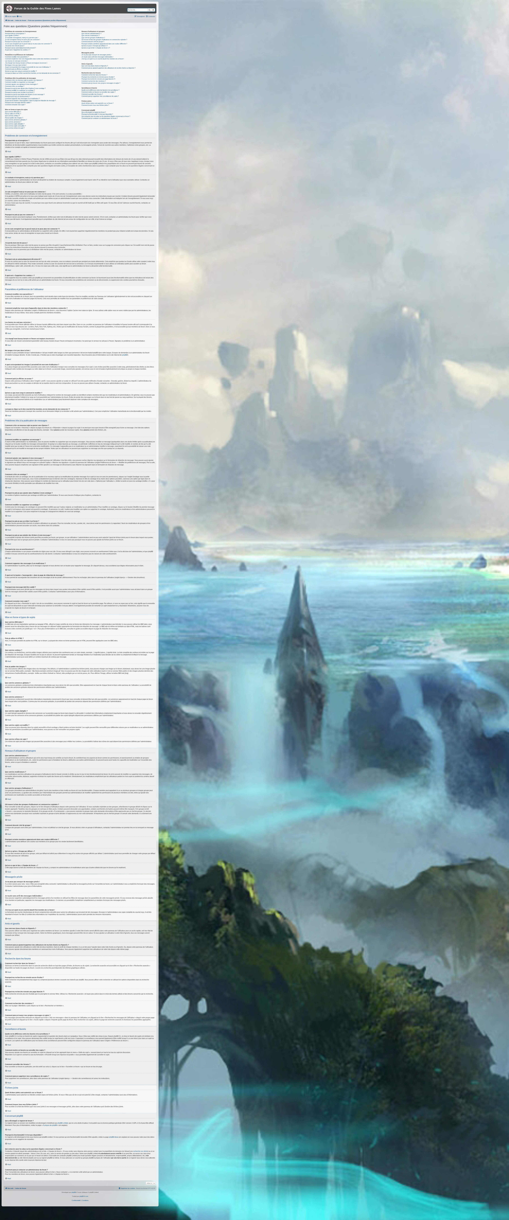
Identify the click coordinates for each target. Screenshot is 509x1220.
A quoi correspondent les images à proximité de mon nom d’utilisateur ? (28, 67)
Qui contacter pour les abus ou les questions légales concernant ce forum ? (106, 116)
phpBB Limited (63, 1123)
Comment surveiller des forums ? (92, 94)
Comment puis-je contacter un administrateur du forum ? (100, 118)
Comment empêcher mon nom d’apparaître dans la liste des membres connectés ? (31, 59)
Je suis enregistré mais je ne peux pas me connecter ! (22, 39)
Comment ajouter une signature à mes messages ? (21, 84)
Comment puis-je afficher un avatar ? (17, 69)
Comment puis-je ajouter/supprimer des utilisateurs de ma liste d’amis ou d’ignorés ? (108, 68)
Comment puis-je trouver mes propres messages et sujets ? (101, 83)
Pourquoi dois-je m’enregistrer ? (15, 33)
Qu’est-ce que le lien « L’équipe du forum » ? (96, 48)
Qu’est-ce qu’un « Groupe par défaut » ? (94, 45)
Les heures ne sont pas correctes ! (16, 61)
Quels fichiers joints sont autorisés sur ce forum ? (97, 103)
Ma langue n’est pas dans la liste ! (16, 65)
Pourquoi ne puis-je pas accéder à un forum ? (19, 92)
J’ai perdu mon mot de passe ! (14, 45)
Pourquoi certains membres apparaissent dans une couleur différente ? (104, 44)
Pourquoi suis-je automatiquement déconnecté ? (20, 48)
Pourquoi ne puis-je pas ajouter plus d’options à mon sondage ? (25, 88)
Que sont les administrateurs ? (91, 33)
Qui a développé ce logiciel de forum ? (94, 112)
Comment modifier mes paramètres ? (17, 57)
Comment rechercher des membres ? (94, 81)
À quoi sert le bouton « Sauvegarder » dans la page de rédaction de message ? (30, 100)
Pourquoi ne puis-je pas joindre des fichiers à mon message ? (25, 94)
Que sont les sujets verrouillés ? (15, 126)
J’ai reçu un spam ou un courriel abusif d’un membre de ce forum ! (103, 59)
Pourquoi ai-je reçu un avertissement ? (17, 96)
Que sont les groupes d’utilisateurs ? (93, 37)
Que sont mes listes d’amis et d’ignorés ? (95, 66)
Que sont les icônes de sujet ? (15, 128)
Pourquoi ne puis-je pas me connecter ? (18, 41)
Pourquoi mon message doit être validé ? (18, 102)
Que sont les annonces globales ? (16, 120)
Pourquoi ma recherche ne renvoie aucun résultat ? (98, 77)
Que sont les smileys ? (12, 115)
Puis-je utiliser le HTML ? (13, 113)
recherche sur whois (140, 1151)
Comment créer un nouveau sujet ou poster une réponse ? (24, 80)
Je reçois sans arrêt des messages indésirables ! (97, 57)
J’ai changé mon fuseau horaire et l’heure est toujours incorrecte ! (26, 63)
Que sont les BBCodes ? (13, 111)
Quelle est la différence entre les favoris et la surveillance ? (100, 90)
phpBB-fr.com (83, 1196)
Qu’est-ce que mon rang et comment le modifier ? (21, 71)
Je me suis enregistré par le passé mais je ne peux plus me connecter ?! (28, 44)
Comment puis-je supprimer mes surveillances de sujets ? (100, 96)
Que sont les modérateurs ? (91, 35)
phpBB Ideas (113, 1137)
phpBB (124, 355)
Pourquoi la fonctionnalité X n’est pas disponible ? (97, 114)
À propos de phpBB (50, 1125)
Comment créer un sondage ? (14, 86)
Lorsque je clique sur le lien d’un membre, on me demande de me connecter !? (32, 73)
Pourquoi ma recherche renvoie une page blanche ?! (98, 79)
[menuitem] (19, 16)
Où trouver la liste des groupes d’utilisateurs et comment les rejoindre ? (104, 39)
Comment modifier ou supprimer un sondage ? (20, 90)
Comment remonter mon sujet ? (15, 104)
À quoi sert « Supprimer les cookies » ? (17, 50)
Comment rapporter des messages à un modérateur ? (22, 98)
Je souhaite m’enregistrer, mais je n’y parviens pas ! (21, 37)
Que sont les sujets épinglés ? (14, 124)
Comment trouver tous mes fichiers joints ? (95, 105)
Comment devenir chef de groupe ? (93, 41)
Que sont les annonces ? (13, 122)
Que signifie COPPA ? (12, 35)
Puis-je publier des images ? (14, 118)
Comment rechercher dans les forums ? (94, 75)
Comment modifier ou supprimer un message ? (20, 82)
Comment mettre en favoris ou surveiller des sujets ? (98, 92)
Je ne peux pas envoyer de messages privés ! (96, 54)
